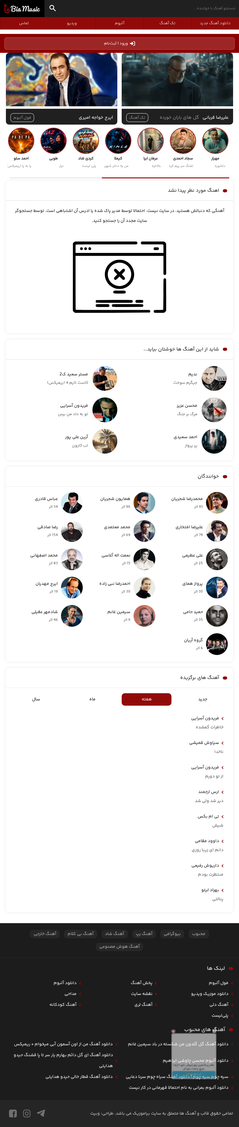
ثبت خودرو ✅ (194, 1088)
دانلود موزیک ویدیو (209, 994)
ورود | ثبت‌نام (116, 43)
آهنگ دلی (218, 1004)
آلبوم (119, 23)
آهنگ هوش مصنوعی (119, 946)
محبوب (198, 934)
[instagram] (26, 1113)
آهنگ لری (143, 1004)
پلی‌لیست (220, 1015)
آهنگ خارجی (45, 934)
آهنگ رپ (144, 934)
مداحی (70, 994)
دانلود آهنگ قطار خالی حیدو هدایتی (79, 1077)
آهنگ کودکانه (63, 1004)
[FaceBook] (13, 1113)
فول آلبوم (218, 983)
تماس (24, 23)
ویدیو (72, 23)
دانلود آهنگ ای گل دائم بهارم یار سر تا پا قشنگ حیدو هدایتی (63, 1061)
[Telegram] (41, 1113)
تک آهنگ (167, 23)
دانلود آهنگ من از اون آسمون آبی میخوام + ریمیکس (63, 1044)
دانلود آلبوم (65, 983)
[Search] (52, 9)
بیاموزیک (22, 8)
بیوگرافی (172, 934)
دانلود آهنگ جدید (215, 23)
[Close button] (229, 1013)
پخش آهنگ (141, 983)
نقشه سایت (141, 994)
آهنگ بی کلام (81, 934)
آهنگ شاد (114, 934)
